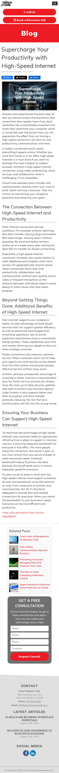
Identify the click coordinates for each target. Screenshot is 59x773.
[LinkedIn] (33, 753)
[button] (55, 3)
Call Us (30, 12)
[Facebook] (26, 753)
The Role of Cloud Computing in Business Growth (32, 575)
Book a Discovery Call (30, 20)
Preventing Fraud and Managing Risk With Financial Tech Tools (31, 562)
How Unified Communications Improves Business (34, 550)
